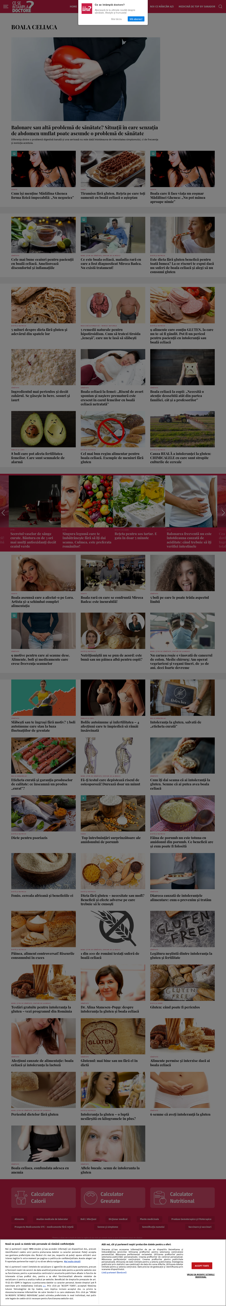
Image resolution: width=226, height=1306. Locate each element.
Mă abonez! (136, 19)
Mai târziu (116, 19)
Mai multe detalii (72, 1261)
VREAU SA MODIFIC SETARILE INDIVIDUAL (201, 1275)
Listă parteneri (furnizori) (114, 1272)
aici (44, 1286)
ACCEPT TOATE (202, 1266)
